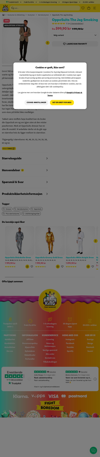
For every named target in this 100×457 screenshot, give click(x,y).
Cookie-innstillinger (36, 102)
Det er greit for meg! (61, 102)
